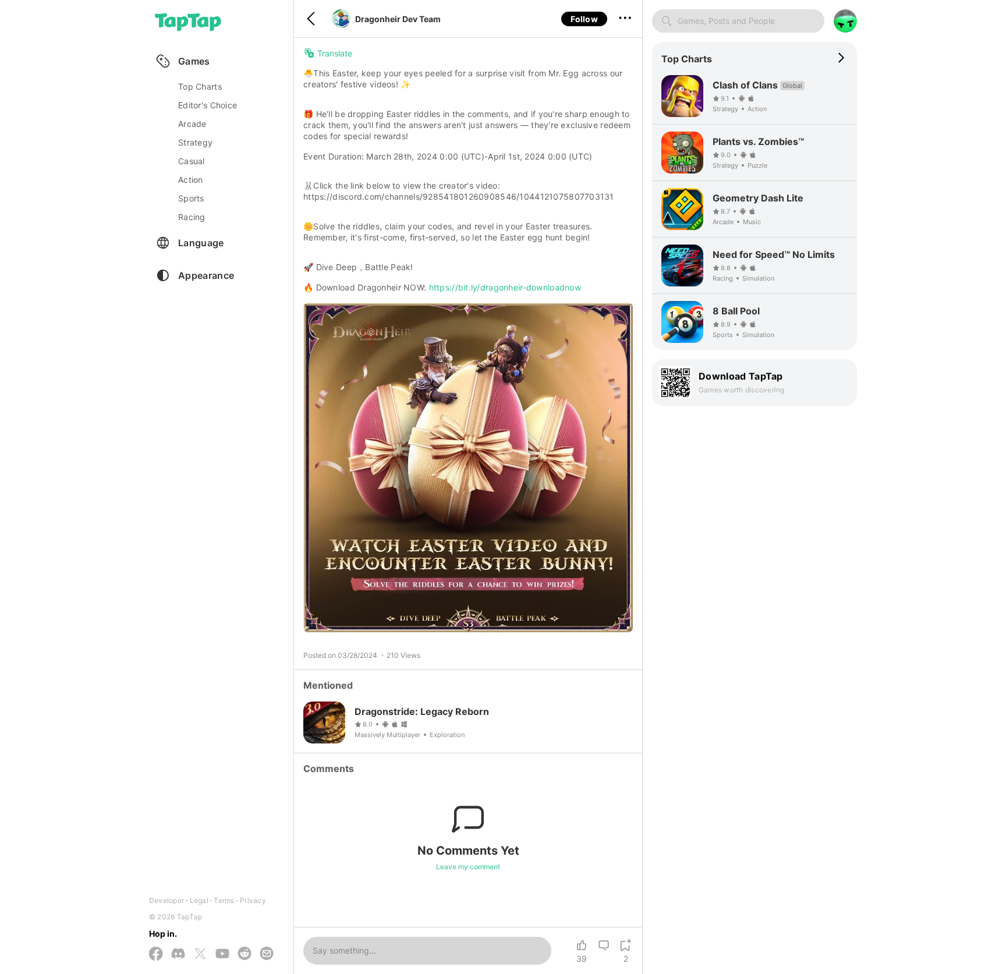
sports (191, 198)
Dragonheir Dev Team (398, 19)
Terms (224, 900)
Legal (199, 900)
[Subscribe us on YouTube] (222, 954)
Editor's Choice (207, 105)
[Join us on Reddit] (245, 954)
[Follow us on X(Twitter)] (200, 954)
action (190, 180)
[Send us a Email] (267, 954)
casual (191, 161)
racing (192, 217)
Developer (166, 900)
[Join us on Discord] (178, 954)
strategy (195, 142)
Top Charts (200, 86)
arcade (192, 124)
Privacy (253, 900)
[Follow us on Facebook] (156, 954)
